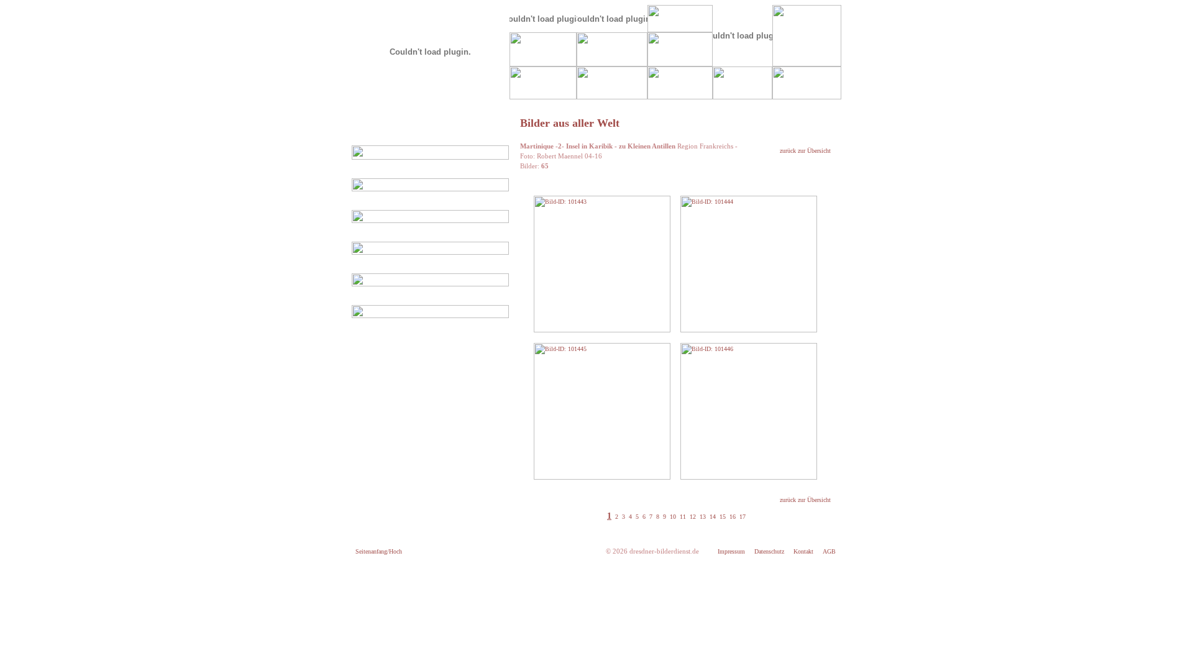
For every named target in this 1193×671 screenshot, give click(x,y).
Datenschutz (769, 551)
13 (702, 516)
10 (672, 516)
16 (732, 516)
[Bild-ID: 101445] (602, 477)
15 (722, 516)
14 (712, 516)
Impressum (731, 551)
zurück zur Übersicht (805, 150)
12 (692, 516)
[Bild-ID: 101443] (602, 330)
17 (742, 516)
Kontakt (803, 551)
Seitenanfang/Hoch (378, 551)
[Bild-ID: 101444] (748, 330)
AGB (829, 551)
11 (682, 516)
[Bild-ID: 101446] (748, 477)
